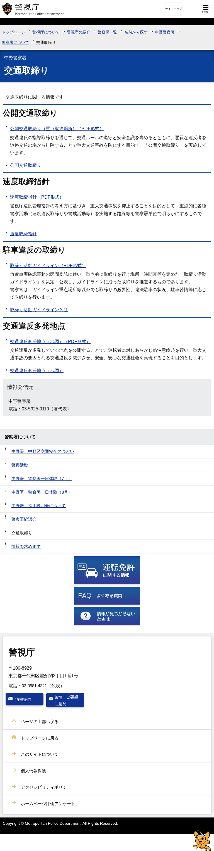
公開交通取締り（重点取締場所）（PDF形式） (57, 128)
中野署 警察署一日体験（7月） (41, 478)
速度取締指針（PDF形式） (37, 197)
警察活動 (19, 465)
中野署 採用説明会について (38, 505)
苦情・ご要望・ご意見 (68, 700)
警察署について (15, 42)
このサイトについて (40, 754)
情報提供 (23, 699)
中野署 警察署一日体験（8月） (41, 492)
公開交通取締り (25, 165)
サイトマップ (173, 8)
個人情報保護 (33, 770)
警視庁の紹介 (78, 32)
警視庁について (46, 32)
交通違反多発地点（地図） (37, 370)
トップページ (13, 32)
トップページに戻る (40, 738)
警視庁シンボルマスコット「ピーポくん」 (202, 840)
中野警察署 (164, 32)
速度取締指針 (23, 233)
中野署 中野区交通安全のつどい (42, 451)
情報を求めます (26, 546)
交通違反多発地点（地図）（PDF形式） (50, 341)
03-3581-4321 (34, 685)
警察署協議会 (24, 519)
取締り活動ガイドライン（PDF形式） (48, 265)
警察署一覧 (107, 32)
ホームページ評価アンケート (48, 803)
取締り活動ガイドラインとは (39, 309)
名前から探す (136, 32)
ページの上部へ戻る (40, 721)
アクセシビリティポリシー (46, 787)
